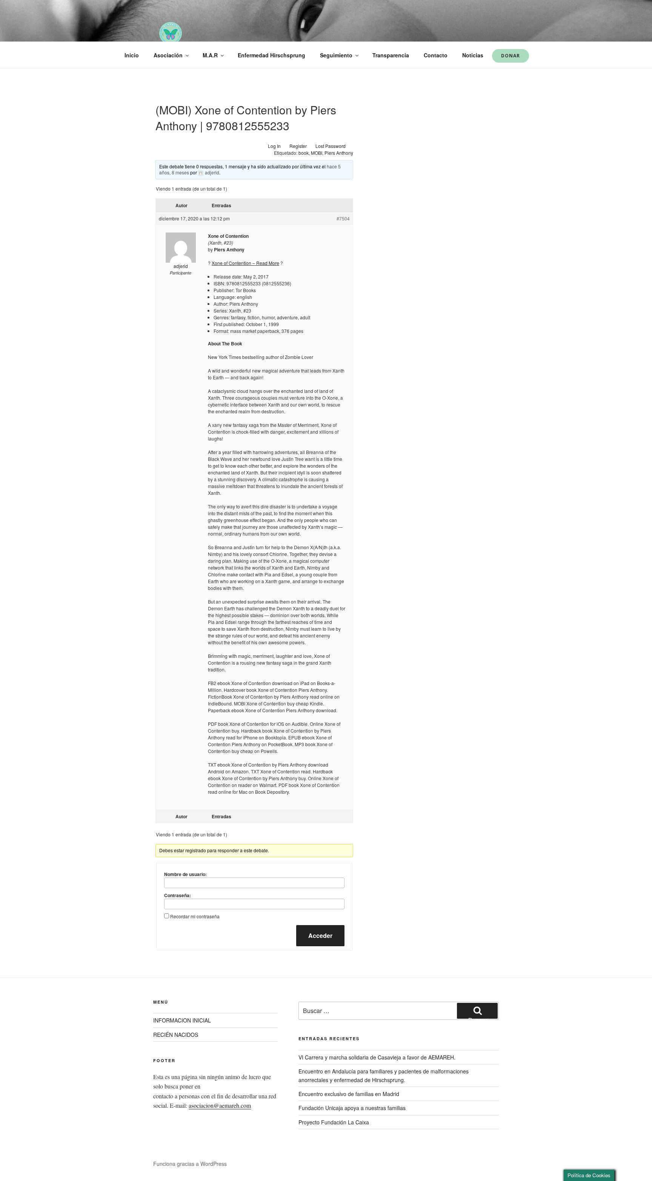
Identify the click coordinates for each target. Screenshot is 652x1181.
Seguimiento (336, 55)
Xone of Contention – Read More (245, 263)
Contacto (435, 55)
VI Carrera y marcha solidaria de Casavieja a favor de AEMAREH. (376, 1057)
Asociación (168, 55)
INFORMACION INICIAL (182, 1020)
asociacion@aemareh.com (220, 1105)
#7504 (343, 218)
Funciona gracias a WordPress (190, 1163)
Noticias (472, 55)
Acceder (320, 935)
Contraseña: (177, 895)
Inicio (132, 55)
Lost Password (330, 146)
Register (298, 146)
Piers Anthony (338, 152)
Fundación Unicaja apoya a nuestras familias (352, 1108)
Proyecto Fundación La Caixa (333, 1122)
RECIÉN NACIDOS (175, 1034)
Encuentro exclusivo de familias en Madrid (348, 1094)
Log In (274, 146)
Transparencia (390, 55)
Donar (510, 55)
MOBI (316, 152)
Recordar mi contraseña (195, 916)
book (303, 152)
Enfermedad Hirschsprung (271, 55)
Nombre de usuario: (185, 874)
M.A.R (210, 55)
